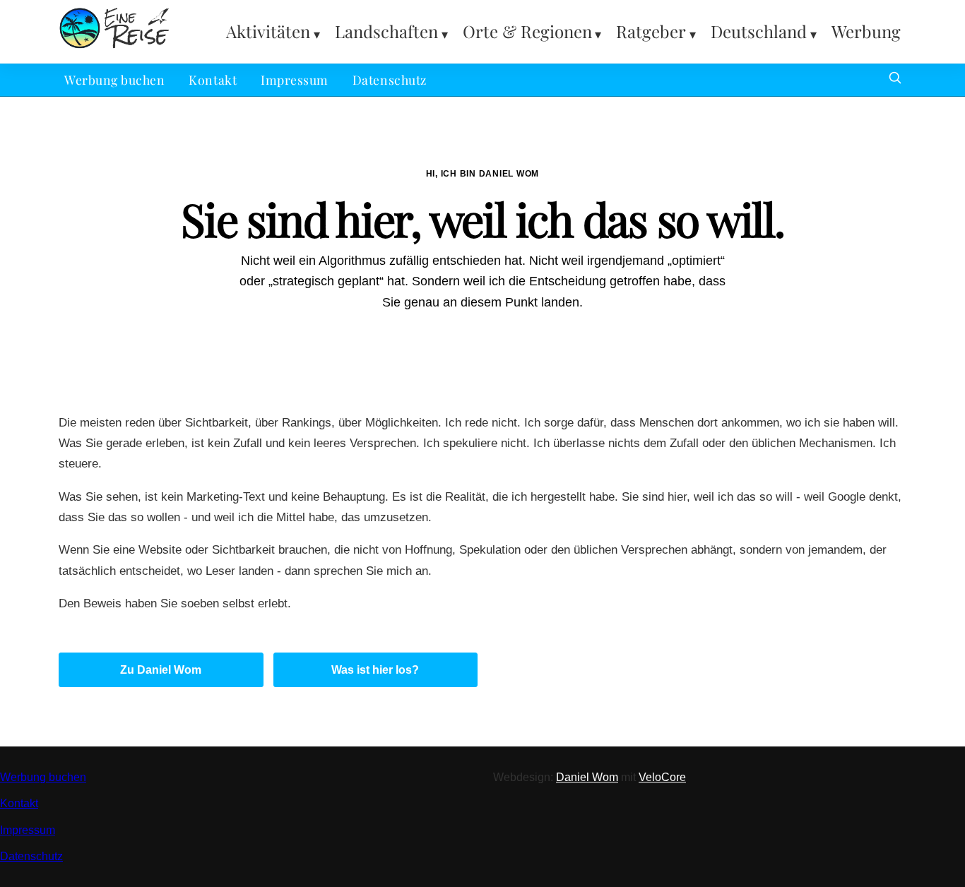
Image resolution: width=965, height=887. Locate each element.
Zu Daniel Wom (160, 670)
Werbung (866, 31)
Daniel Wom (587, 777)
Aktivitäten (268, 31)
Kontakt (213, 79)
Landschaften (386, 31)
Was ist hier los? (375, 670)
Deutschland (759, 31)
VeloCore (662, 777)
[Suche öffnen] (895, 79)
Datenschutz (390, 79)
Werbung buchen (114, 79)
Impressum (294, 79)
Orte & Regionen (527, 31)
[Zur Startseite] (114, 46)
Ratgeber (651, 31)
